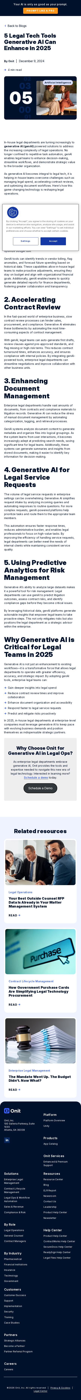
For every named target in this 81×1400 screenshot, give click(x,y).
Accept (53, 241)
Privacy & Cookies (60, 1387)
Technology (11, 1275)
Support (8, 1300)
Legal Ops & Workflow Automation (17, 1199)
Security (9, 1311)
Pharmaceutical (13, 1259)
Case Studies (12, 1322)
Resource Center (53, 1179)
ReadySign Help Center (57, 1252)
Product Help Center (55, 1212)
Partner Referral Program (18, 1351)
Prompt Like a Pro (40, 10)
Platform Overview (54, 1120)
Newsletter (50, 1218)
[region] (40, 227)
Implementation (13, 1306)
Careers (8, 1369)
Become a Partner (14, 1346)
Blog (46, 1184)
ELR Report (50, 1190)
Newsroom (50, 1196)
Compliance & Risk (15, 1212)
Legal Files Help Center (57, 1257)
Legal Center (40, 1391)
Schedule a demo (36, 777)
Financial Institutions (15, 1264)
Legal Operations (14, 1230)
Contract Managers (15, 1241)
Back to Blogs (17, 26)
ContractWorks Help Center (59, 1241)
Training (8, 1317)
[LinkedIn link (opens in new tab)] (7, 1140)
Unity (46, 1125)
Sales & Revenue (14, 1206)
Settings (26, 241)
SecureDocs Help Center (58, 1246)
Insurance (9, 1270)
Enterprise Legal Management (13, 1181)
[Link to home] (20, 1110)
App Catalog (51, 1143)
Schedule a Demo (40, 788)
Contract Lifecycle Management (14, 1190)
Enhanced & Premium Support (56, 1163)
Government (11, 1281)
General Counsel (13, 1235)
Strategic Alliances (15, 1340)
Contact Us (50, 1201)
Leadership (50, 1206)
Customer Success (15, 1295)
